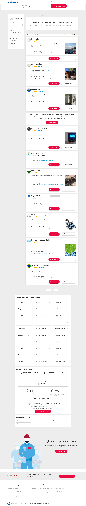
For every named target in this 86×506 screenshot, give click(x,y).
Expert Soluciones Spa (40, 196)
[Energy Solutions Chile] (29, 241)
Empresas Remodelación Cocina (15, 496)
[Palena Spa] (29, 90)
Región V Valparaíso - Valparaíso (62, 184)
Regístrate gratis (61, 451)
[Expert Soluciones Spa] (29, 197)
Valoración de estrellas (45, 35)
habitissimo (10, 12)
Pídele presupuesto (69, 58)
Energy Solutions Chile (40, 240)
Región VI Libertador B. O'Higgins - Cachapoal (48, 103)
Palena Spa (35, 89)
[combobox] (27, 6)
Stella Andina (36, 64)
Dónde (38, 6)
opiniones (40, 41)
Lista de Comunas (60, 491)
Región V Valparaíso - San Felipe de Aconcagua (64, 52)
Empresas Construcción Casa (14, 491)
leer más (48, 45)
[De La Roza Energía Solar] (29, 216)
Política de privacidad (37, 503)
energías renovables (22, 420)
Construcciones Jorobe (40, 265)
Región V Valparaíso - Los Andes (45, 52)
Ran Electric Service (39, 128)
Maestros (29, 12)
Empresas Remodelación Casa (15, 494)
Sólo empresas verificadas (14, 41)
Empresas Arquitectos (13, 488)
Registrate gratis (52, 122)
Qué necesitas (24, 5)
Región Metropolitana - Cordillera (45, 277)
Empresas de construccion (20, 12)
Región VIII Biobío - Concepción (45, 140)
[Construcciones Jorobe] (29, 266)
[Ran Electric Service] (29, 129)
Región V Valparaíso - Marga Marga (46, 184)
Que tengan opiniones (16, 32)
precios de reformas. (42, 406)
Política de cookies (47, 503)
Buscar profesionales (59, 6)
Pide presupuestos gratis (67, 476)
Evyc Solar (35, 171)
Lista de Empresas (60, 488)
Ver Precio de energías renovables (42, 398)
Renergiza (35, 39)
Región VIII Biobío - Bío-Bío (44, 78)
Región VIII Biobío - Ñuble (57, 78)
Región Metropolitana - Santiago (45, 160)
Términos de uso (27, 503)
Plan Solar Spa (37, 153)
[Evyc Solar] (29, 172)
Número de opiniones (59, 35)
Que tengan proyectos (16, 34)
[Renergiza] (29, 40)
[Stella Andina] (29, 65)
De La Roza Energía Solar (41, 215)
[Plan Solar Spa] (29, 154)
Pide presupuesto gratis (43, 411)
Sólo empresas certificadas (14, 44)
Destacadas (34, 35)
